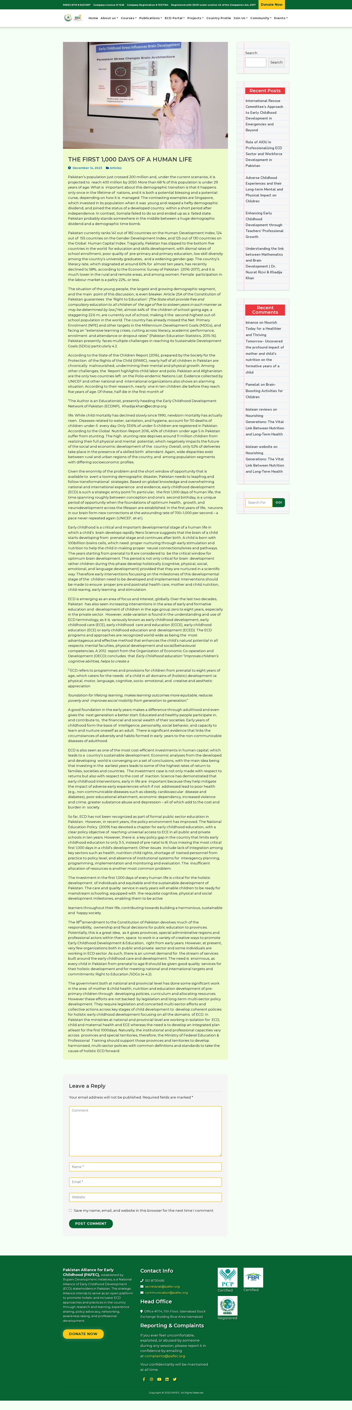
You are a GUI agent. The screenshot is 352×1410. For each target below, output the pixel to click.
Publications (149, 18)
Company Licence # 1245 (108, 4)
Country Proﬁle (218, 18)
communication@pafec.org (166, 1293)
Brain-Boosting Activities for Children (264, 390)
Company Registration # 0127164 (147, 4)
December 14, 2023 (87, 168)
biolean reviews (259, 409)
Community (259, 18)
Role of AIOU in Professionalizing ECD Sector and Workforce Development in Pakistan (264, 154)
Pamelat (253, 384)
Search (251, 53)
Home (93, 18)
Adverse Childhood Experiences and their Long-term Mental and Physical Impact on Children (264, 189)
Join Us (239, 18)
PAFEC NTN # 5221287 (76, 4)
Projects (194, 18)
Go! (279, 502)
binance (252, 322)
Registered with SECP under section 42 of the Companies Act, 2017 (213, 4)
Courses (127, 18)
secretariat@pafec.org (162, 1286)
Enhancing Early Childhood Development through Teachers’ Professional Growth (265, 225)
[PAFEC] (73, 18)
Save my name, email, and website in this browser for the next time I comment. (144, 1210)
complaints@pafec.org (165, 1356)
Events (279, 18)
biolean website (259, 446)
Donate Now (272, 5)
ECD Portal (174, 18)
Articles (116, 168)
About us (108, 18)
